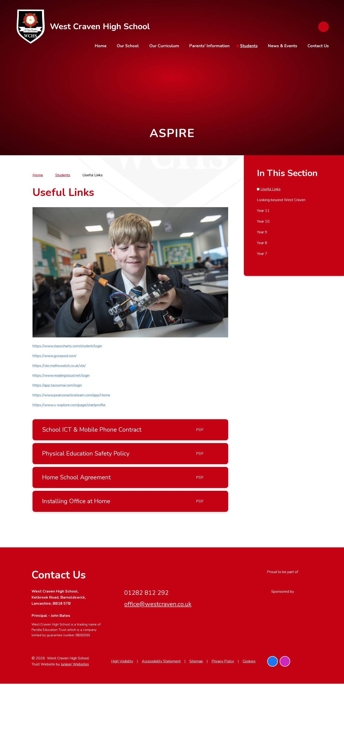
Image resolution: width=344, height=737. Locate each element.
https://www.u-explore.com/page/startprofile (69, 405)
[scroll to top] (307, 661)
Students (62, 175)
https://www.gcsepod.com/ (55, 355)
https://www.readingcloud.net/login (61, 375)
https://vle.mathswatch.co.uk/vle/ (59, 365)
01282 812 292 (146, 593)
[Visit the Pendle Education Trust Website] (282, 581)
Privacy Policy (223, 661)
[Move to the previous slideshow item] (323, 76)
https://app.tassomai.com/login (57, 385)
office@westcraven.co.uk (157, 604)
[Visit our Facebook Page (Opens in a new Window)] (272, 661)
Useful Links (92, 175)
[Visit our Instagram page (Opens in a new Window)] (285, 661)
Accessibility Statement (161, 661)
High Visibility (122, 661)
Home (38, 175)
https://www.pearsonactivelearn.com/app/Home (71, 395)
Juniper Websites (75, 664)
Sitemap (196, 661)
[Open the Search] (323, 27)
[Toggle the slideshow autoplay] (323, 89)
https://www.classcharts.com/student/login (67, 346)
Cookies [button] (249, 661)
